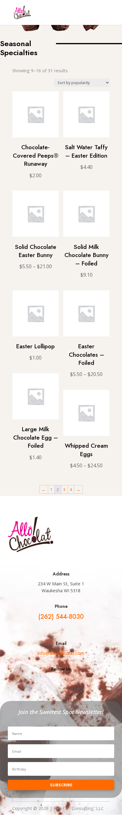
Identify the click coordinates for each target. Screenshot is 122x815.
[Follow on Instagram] (77, 682)
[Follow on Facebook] (45, 682)
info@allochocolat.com (61, 653)
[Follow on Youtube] (61, 682)
